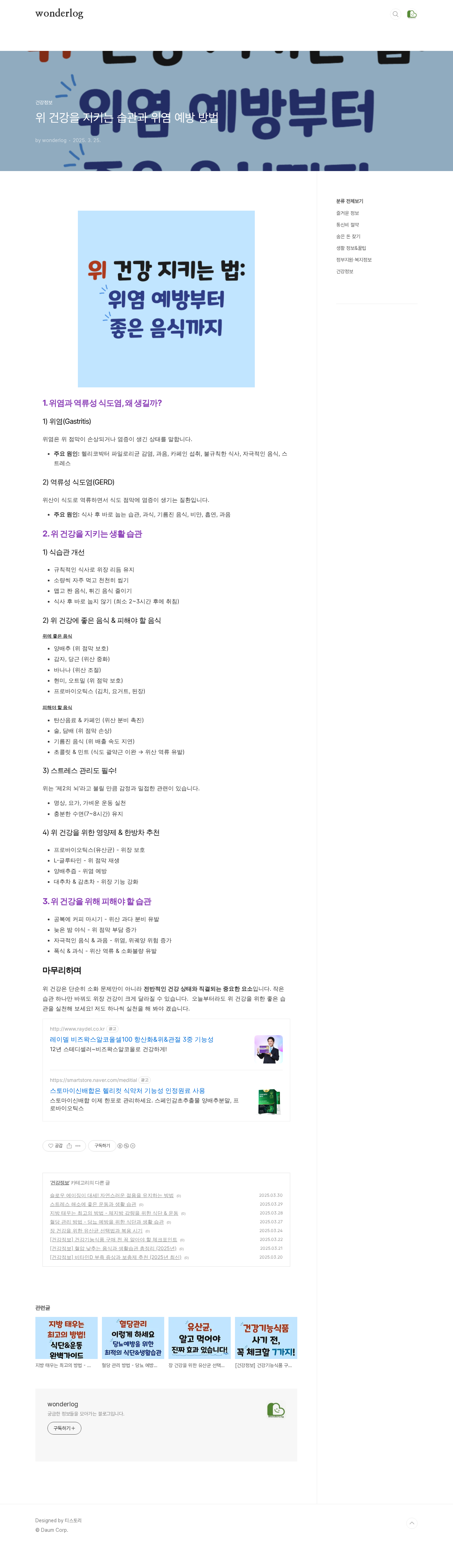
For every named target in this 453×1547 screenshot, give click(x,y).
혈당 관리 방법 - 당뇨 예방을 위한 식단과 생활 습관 (107, 1222)
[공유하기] (69, 1146)
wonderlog (59, 14)
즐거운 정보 (347, 213)
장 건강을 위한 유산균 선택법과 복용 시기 (96, 1230)
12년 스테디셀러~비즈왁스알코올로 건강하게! (108, 1049)
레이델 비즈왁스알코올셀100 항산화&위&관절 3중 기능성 (132, 1039)
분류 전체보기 (349, 201)
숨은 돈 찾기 (348, 236)
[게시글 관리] (78, 1146)
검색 (395, 14)
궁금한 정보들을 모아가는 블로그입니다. (86, 1414)
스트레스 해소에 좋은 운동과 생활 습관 (93, 1204)
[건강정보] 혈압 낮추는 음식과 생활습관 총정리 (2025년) (113, 1248)
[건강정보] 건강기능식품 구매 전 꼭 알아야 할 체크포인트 (113, 1239)
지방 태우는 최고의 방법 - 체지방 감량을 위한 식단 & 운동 (114, 1213)
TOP (412, 1523)
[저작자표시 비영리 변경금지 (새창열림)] (126, 1146)
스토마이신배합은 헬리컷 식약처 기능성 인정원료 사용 (127, 1090)
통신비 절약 (347, 225)
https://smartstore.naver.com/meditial (93, 1080)
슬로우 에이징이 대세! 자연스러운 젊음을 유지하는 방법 (112, 1195)
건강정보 (60, 1182)
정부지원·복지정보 (354, 260)
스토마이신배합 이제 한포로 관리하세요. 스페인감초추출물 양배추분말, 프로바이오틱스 (144, 1104)
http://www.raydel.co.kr (77, 1029)
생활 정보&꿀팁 (351, 248)
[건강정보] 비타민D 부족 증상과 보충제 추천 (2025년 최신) (116, 1257)
